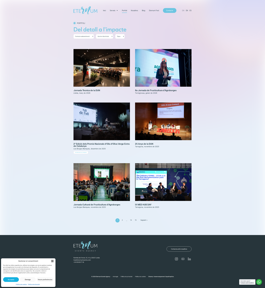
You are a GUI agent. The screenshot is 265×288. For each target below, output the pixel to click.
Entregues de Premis (81, 152)
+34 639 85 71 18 (78, 262)
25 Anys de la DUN (144, 143)
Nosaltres (134, 10)
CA (183, 10)
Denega (28, 280)
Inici (104, 10)
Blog (143, 10)
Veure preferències (45, 280)
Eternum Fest (154, 10)
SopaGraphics (169, 276)
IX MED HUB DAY (143, 204)
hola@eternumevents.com (82, 260)
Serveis (112, 10)
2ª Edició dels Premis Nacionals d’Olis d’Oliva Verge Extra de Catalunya (101, 144)
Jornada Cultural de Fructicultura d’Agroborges (96, 204)
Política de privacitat (34, 284)
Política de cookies (21, 284)
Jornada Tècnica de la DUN (86, 90)
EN (187, 10)
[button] (52, 261)
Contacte (169, 10)
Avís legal (115, 276)
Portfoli (124, 10)
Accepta (11, 280)
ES (191, 10)
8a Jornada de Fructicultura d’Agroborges (155, 90)
